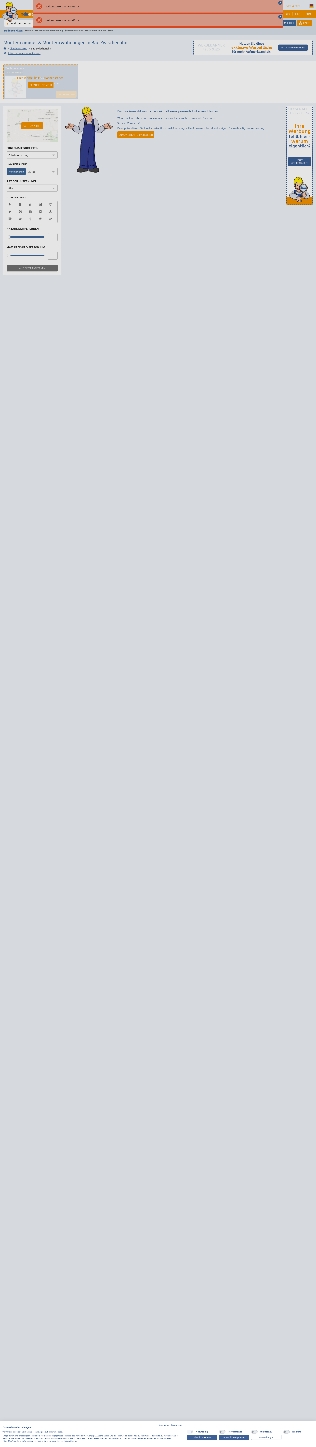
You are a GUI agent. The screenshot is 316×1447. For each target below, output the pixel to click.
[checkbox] (190, 1431)
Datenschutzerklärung (67, 1441)
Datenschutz (165, 1425)
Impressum (177, 1425)
